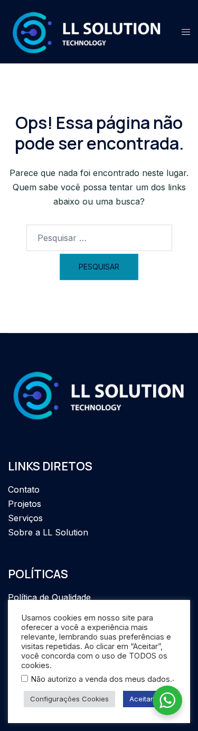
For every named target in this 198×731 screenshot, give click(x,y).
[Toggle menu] (186, 32)
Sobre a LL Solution (48, 532)
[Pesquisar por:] (99, 238)
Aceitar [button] (141, 699)
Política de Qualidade (49, 597)
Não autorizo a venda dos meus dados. (101, 679)
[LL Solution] (87, 31)
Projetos (24, 503)
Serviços (25, 518)
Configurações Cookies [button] (69, 699)
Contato (24, 489)
